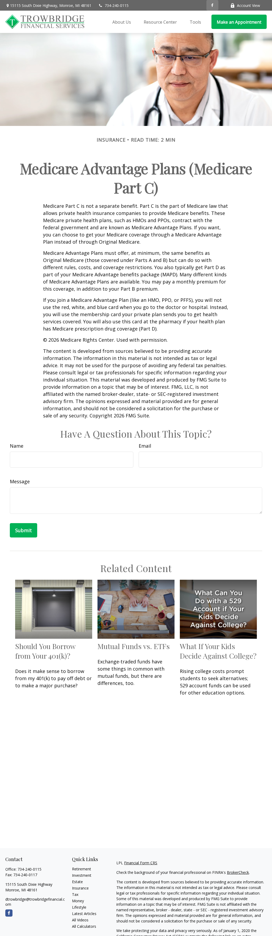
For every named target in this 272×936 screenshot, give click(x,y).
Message (20, 481)
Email (145, 446)
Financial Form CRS (140, 862)
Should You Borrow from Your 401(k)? (45, 650)
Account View (248, 5)
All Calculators (84, 926)
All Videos (80, 919)
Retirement (81, 868)
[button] (121, 21)
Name (16, 446)
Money (78, 900)
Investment (81, 875)
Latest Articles (84, 913)
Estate (77, 881)
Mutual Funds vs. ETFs (133, 646)
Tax (75, 894)
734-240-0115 (117, 5)
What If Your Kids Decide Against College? (218, 650)
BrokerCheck (238, 872)
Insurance (80, 888)
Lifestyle (79, 907)
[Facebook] (212, 5)
